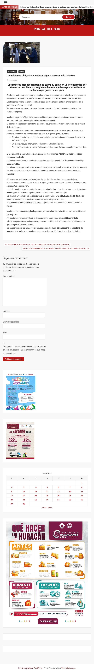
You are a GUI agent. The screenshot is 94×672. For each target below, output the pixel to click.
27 (58, 500)
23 (12, 500)
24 (24, 500)
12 (47, 491)
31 (24, 504)
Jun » (50, 508)
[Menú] (5, 2)
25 (36, 500)
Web (5, 332)
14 (70, 491)
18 (36, 495)
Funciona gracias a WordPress (30, 668)
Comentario (8, 276)
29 (82, 500)
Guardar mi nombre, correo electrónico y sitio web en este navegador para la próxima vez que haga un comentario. (24, 349)
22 (82, 495)
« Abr (44, 508)
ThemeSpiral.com (68, 668)
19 (47, 495)
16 (12, 495)
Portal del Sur (47, 29)
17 (24, 495)
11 (36, 491)
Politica (21, 71)
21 (70, 495)
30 (12, 504)
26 (47, 500)
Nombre (6, 311)
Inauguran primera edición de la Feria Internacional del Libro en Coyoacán (54, 248)
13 (58, 491)
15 (82, 491)
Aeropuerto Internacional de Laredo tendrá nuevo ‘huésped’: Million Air (38, 245)
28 (70, 500)
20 (58, 495)
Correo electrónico (11, 322)
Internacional (12, 71)
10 (24, 491)
